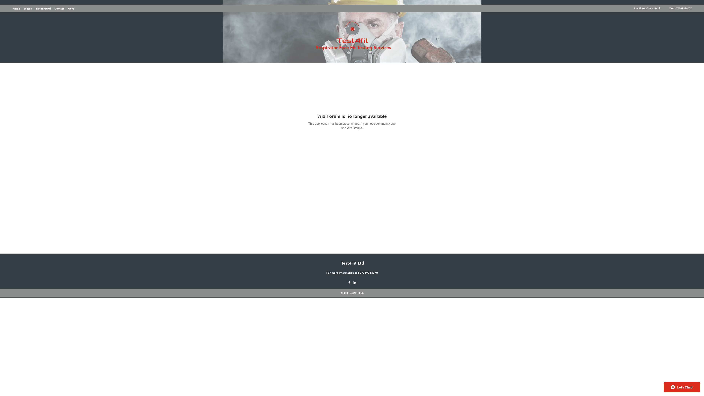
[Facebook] (349, 282)
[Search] (438, 39)
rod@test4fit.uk (651, 8)
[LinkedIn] (355, 282)
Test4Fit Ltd (352, 263)
